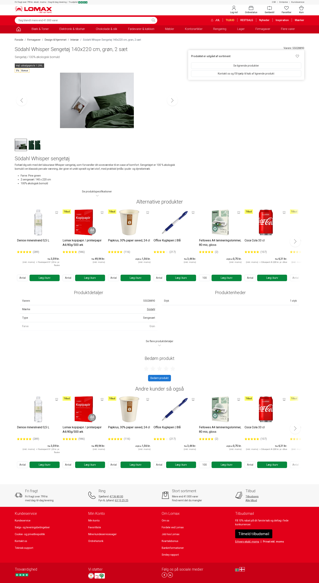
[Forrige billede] (21, 100)
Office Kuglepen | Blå (167, 240)
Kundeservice (297, 2)
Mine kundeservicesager (102, 534)
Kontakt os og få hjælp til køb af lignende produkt (246, 73)
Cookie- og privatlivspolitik (30, 534)
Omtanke (283, 2)
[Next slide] (295, 241)
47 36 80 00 (116, 496)
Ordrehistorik (95, 541)
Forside (19, 39)
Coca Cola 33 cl (255, 240)
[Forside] (18, 29)
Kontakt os (21, 541)
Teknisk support (24, 547)
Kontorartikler (194, 29)
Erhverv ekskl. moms (247, 541)
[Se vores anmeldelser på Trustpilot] (22, 575)
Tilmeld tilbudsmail (253, 534)
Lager (241, 29)
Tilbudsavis (252, 496)
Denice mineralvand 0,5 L (33, 240)
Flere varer (288, 29)
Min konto (94, 520)
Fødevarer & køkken (141, 29)
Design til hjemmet (55, 39)
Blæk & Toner (40, 29)
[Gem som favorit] (57, 212)
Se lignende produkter (246, 65)
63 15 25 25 (121, 500)
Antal (22, 277)
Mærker (299, 20)
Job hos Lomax (170, 534)
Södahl (151, 309)
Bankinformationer (173, 547)
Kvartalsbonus (170, 541)
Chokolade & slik (106, 29)
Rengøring (219, 29)
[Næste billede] (172, 100)
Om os (165, 520)
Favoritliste (94, 527)
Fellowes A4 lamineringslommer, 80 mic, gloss (220, 243)
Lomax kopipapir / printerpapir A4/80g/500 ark (82, 243)
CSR (274, 2)
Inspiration (282, 20)
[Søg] (153, 20)
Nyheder (264, 20)
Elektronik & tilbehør (72, 29)
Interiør (75, 39)
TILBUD (230, 20)
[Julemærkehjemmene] (91, 576)
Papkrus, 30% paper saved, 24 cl (129, 240)
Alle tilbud (251, 500)
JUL (217, 20)
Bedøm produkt (159, 378)
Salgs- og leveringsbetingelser (32, 527)
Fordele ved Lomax (173, 527)
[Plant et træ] (100, 576)
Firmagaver (262, 29)
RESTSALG (246, 20)
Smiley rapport (170, 554)
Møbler (169, 29)
